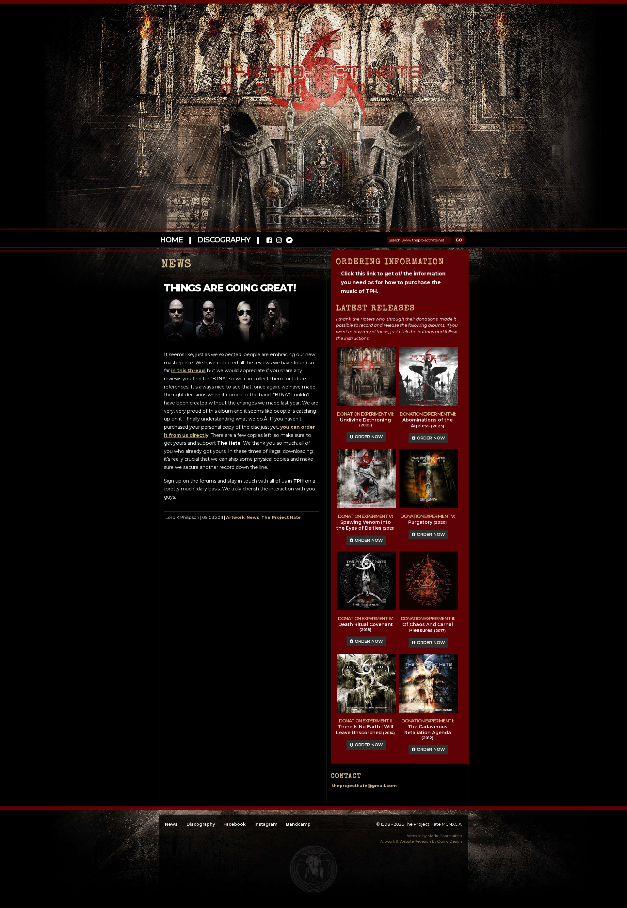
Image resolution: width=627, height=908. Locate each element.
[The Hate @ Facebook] (269, 241)
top (313, 869)
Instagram (266, 824)
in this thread (188, 370)
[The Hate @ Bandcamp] (288, 241)
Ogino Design (449, 841)
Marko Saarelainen (444, 836)
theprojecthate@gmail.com (364, 785)
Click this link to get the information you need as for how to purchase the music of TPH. (393, 282)
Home (171, 239)
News (253, 517)
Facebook (234, 824)
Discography (223, 239)
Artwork (235, 517)
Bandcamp (298, 824)
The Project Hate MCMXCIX (312, 75)
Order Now (368, 436)
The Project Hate (281, 517)
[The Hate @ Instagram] (279, 241)
